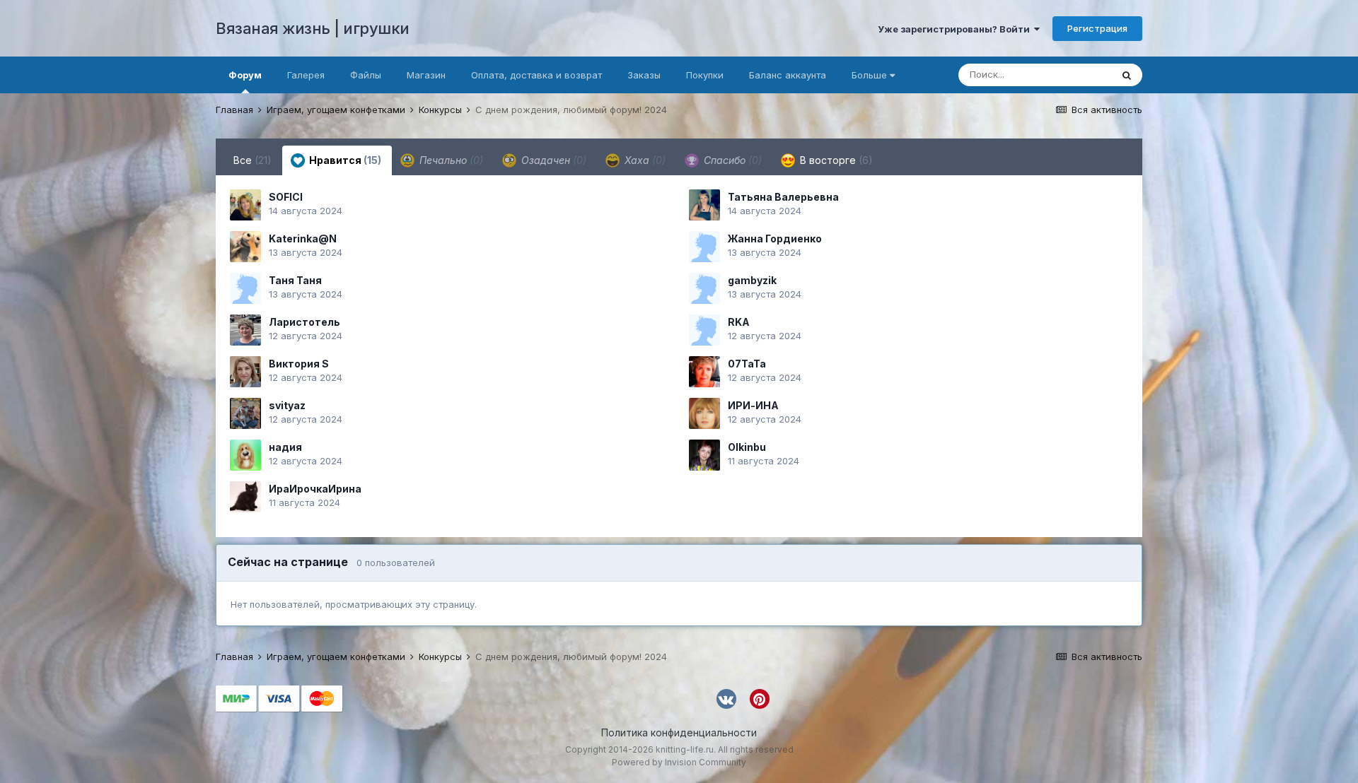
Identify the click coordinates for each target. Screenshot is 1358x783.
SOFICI (286, 197)
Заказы (644, 75)
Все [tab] (252, 160)
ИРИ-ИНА (753, 405)
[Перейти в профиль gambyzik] (704, 288)
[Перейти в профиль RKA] (704, 330)
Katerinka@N (303, 238)
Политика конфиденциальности (679, 732)
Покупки (705, 75)
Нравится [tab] (344, 160)
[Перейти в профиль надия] (245, 455)
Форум (245, 75)
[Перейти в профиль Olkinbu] (704, 455)
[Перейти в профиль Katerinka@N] (245, 246)
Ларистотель (304, 322)
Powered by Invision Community (679, 762)
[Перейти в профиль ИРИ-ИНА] (704, 413)
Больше (869, 75)
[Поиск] (1126, 75)
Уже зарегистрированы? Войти (956, 29)
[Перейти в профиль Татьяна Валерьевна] (704, 204)
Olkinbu (747, 447)
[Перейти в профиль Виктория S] (245, 371)
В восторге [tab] (835, 160)
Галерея (306, 75)
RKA (739, 322)
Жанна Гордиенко (775, 238)
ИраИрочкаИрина (315, 489)
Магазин (426, 75)
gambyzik (752, 280)
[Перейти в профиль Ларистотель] (245, 330)
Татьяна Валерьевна (783, 197)
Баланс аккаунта (787, 75)
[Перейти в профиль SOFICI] (245, 204)
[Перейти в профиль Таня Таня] (245, 288)
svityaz (287, 405)
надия (285, 447)
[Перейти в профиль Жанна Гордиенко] (704, 246)
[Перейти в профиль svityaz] (245, 413)
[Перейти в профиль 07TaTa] (704, 371)
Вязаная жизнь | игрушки (313, 28)
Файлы (365, 75)
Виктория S (299, 364)
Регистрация (1097, 28)
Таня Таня (295, 280)
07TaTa (747, 364)
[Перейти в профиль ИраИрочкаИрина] (245, 496)
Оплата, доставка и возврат (536, 75)
